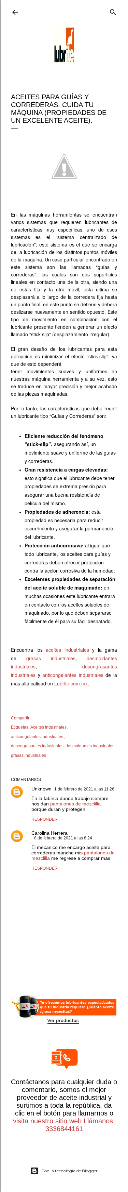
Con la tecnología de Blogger (69, 1170)
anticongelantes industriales (72, 674)
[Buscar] (113, 10)
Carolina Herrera (49, 833)
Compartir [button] (20, 718)
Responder (44, 819)
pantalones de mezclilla (75, 803)
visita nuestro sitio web (47, 1121)
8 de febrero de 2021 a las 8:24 (63, 838)
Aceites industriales (48, 727)
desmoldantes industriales (90, 746)
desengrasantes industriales (37, 746)
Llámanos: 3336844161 (80, 1125)
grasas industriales (50, 658)
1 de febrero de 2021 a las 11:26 (84, 789)
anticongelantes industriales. (37, 736)
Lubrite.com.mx (71, 683)
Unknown (41, 788)
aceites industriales (67, 649)
